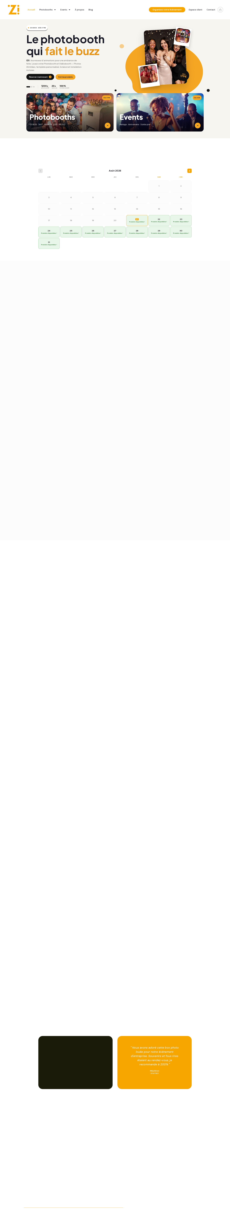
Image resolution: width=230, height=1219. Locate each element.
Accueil (31, 10)
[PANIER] (220, 9)
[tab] (28, 86)
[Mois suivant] (189, 171)
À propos (79, 10)
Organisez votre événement (167, 9)
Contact (211, 9)
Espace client (195, 9)
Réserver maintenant (38, 77)
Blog (91, 10)
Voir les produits (65, 77)
